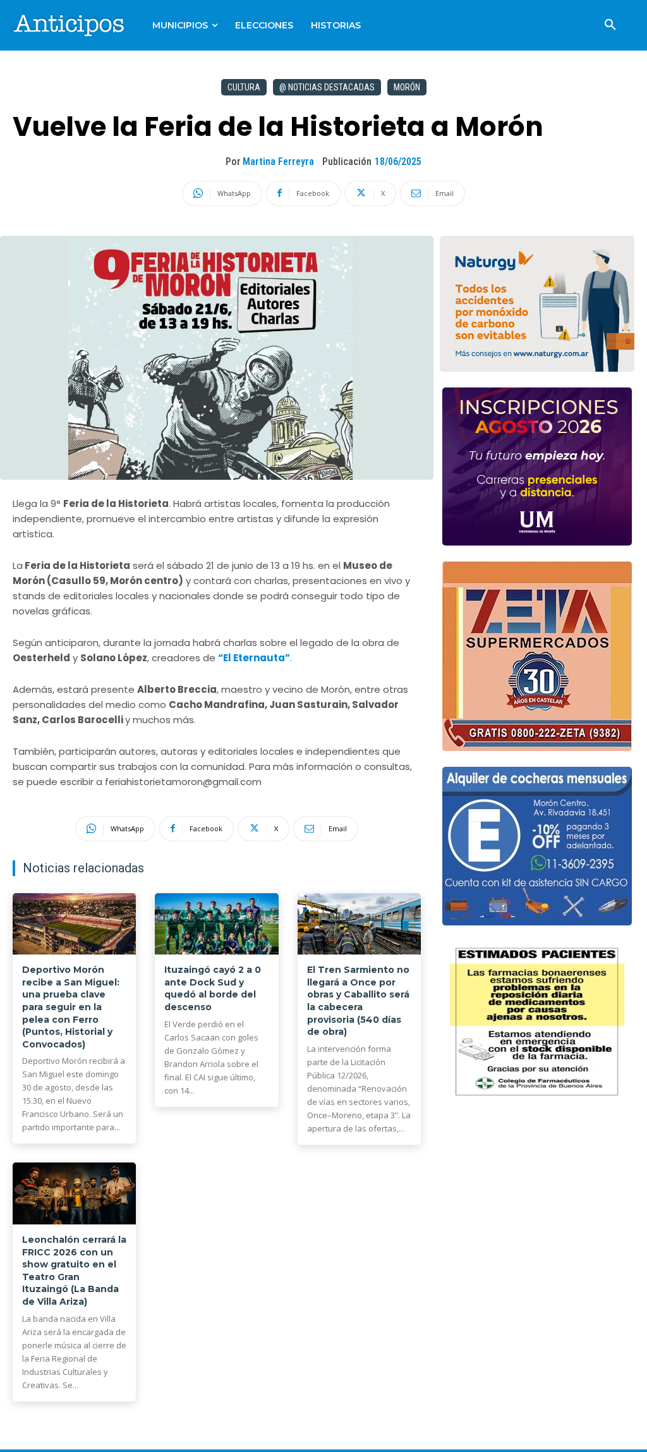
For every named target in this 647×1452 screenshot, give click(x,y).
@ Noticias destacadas (327, 87)
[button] (610, 25)
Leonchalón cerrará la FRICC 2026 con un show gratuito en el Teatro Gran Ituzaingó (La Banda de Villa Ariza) (74, 1270)
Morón (407, 87)
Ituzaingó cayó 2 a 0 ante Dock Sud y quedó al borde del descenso (212, 988)
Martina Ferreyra (278, 162)
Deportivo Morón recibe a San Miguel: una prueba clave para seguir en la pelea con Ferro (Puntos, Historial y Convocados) (70, 1007)
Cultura (243, 87)
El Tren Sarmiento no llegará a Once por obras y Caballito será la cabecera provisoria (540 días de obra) (358, 1000)
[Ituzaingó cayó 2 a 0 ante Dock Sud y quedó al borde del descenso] (216, 924)
